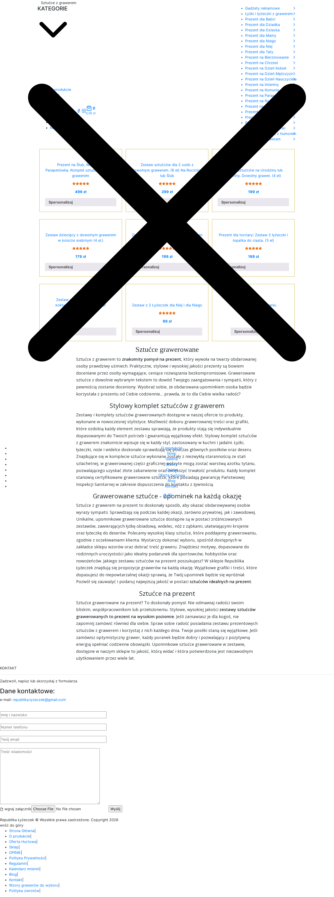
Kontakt (171, 486)
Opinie (171, 469)
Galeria (172, 459)
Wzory (171, 464)
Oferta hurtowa (171, 475)
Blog (171, 480)
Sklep (171, 453)
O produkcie (171, 448)
